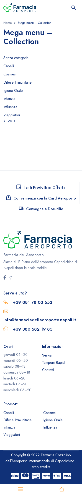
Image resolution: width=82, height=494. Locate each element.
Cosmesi (9, 74)
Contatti (48, 369)
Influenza (10, 107)
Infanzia (9, 98)
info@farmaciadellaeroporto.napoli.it (39, 320)
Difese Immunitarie (17, 82)
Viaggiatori (11, 115)
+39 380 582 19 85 (32, 329)
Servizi (47, 355)
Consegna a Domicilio (44, 209)
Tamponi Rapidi (53, 362)
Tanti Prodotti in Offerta (44, 187)
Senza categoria (15, 57)
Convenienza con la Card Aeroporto (44, 198)
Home (7, 22)
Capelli (8, 66)
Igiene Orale (13, 90)
